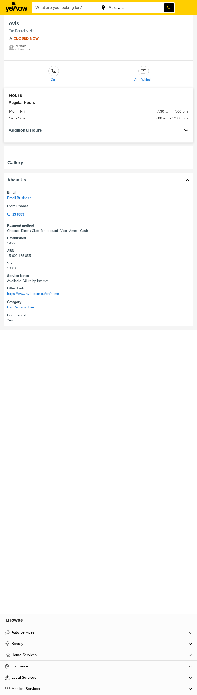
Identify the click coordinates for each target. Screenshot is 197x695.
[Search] (169, 7)
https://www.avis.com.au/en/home (33, 294)
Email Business (19, 198)
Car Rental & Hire (22, 31)
